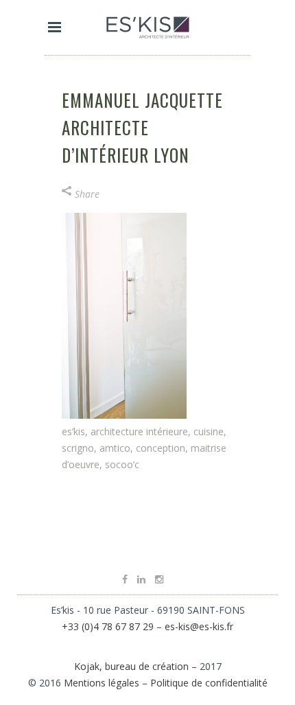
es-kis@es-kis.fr (199, 626)
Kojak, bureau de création (132, 666)
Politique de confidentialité (209, 682)
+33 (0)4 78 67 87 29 (108, 626)
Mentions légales (101, 682)
